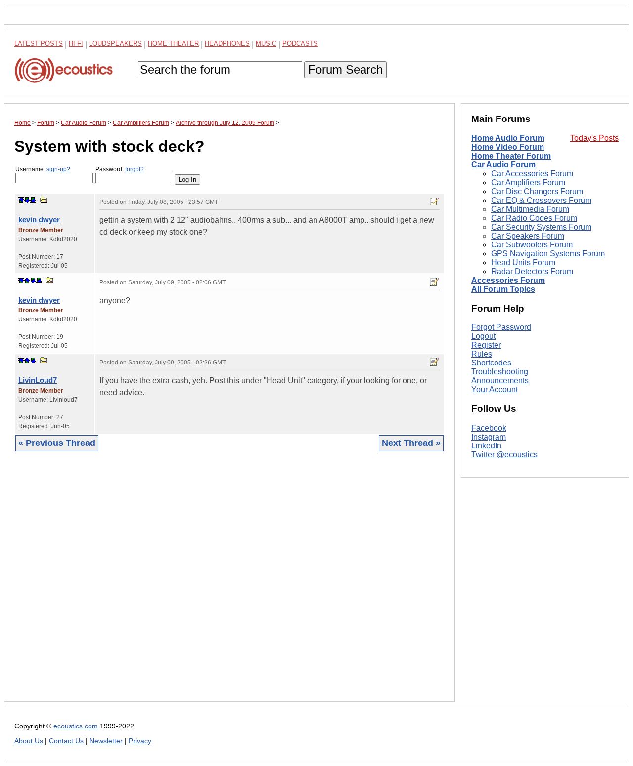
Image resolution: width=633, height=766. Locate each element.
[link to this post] (44, 200)
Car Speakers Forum (527, 236)
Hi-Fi (76, 43)
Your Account (494, 389)
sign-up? (58, 169)
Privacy (140, 741)
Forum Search (345, 69)
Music (266, 43)
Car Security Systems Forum (541, 227)
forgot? (134, 169)
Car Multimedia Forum (530, 209)
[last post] (33, 200)
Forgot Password (501, 327)
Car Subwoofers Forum (532, 245)
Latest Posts (38, 43)
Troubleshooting (499, 371)
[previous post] (27, 280)
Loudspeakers (115, 43)
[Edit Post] (435, 201)
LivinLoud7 (37, 380)
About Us (28, 741)
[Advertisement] (229, 584)
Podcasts (300, 43)
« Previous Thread (56, 443)
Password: (119, 169)
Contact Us (66, 741)
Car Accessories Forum (532, 173)
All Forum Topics (503, 289)
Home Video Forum (507, 147)
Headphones (227, 43)
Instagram (488, 437)
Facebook (488, 428)
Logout (483, 336)
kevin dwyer (39, 219)
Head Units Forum (523, 262)
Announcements (500, 380)
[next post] (27, 200)
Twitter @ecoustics (504, 454)
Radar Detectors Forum (532, 271)
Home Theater (173, 43)
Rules (481, 354)
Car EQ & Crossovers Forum (541, 200)
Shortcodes (491, 363)
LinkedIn (486, 446)
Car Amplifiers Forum (528, 182)
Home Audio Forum (507, 138)
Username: (42, 169)
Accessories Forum (508, 280)
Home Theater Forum (511, 156)
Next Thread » (411, 443)
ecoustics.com (75, 726)
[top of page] (21, 200)
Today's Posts (594, 138)
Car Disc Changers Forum (537, 191)
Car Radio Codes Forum (534, 218)
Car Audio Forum (503, 165)
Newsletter (106, 741)
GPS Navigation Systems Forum (548, 253)
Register (486, 345)
